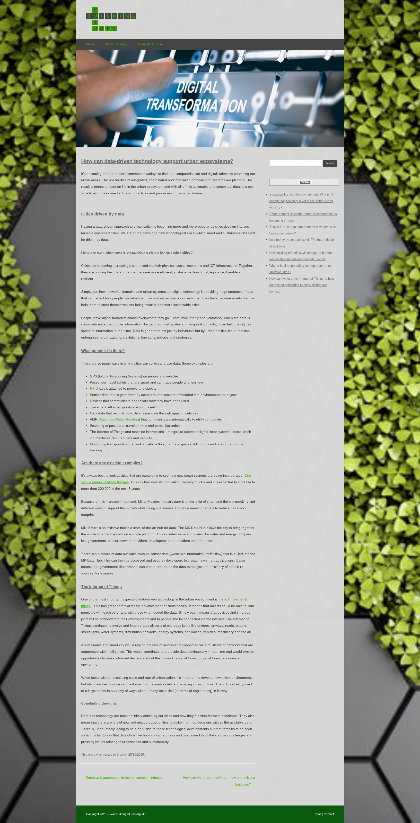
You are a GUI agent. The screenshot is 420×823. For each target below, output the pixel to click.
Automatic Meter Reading (119, 419)
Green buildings (115, 44)
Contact (329, 814)
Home (90, 44)
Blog (120, 754)
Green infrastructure (150, 44)
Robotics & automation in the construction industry (122, 777)
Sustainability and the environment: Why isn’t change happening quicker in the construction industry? (301, 201)
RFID (94, 388)
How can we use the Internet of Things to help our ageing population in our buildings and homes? (301, 285)
